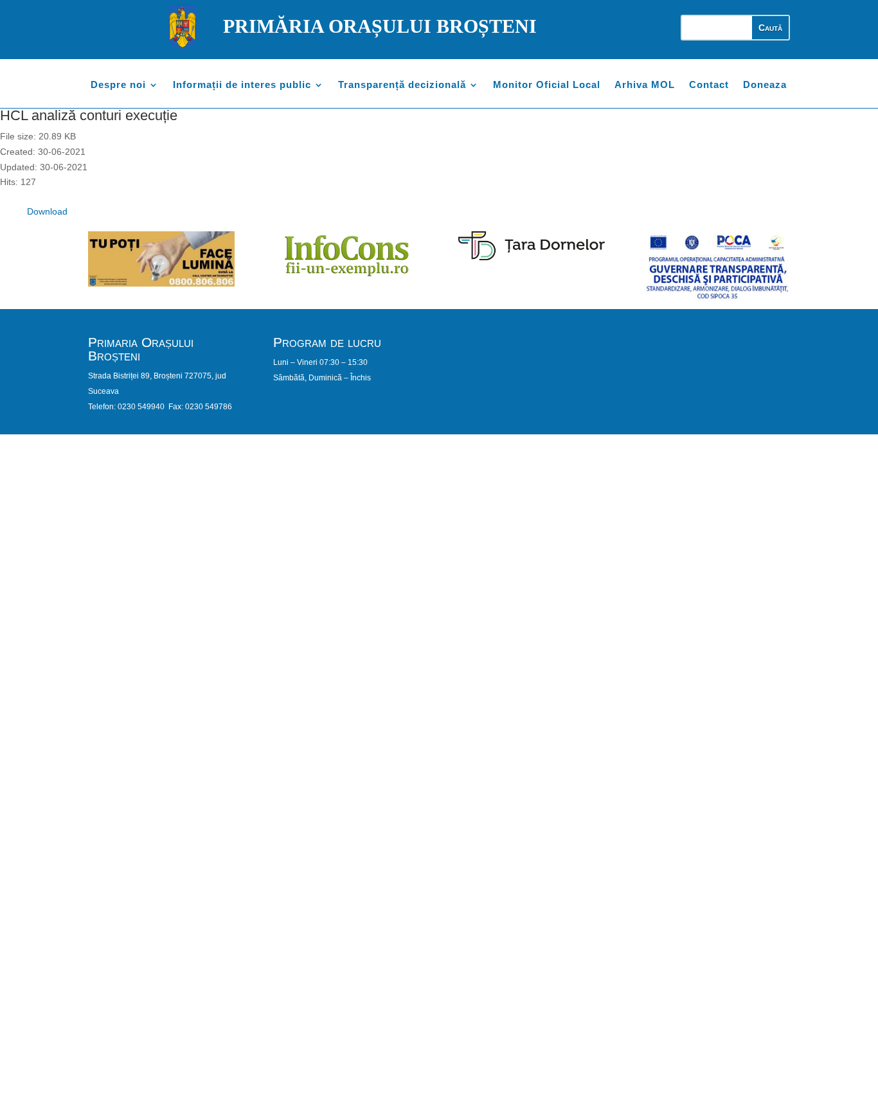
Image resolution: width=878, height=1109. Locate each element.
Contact (709, 85)
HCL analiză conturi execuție (88, 115)
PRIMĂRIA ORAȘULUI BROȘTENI (380, 26)
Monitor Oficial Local (546, 85)
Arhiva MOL (644, 85)
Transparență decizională (402, 85)
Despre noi (118, 85)
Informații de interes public (242, 85)
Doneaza (765, 85)
